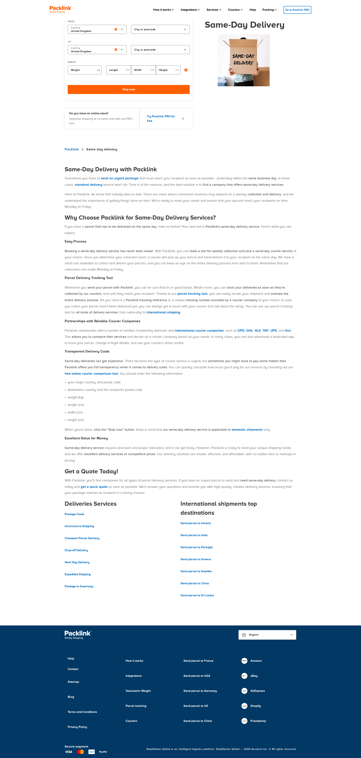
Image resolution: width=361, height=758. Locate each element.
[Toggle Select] (122, 29)
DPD (241, 330)
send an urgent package (120, 178)
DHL (249, 330)
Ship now (129, 89)
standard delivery (88, 184)
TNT (265, 330)
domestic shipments (247, 429)
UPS (273, 330)
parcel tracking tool (192, 294)
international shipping (163, 312)
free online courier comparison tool (91, 373)
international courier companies (199, 330)
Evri (288, 330)
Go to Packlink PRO (297, 9)
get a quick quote (94, 487)
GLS (258, 330)
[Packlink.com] (61, 10)
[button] (164, 10)
